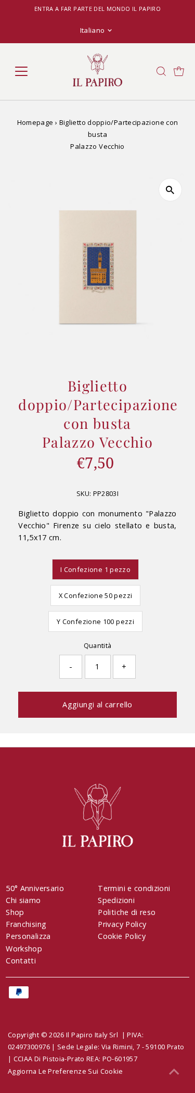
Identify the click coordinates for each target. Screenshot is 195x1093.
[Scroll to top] (174, 1072)
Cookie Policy (122, 936)
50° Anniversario (35, 888)
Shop (15, 912)
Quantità (98, 645)
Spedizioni (116, 900)
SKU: (83, 493)
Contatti (21, 960)
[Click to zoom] (170, 189)
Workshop (24, 949)
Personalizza (28, 936)
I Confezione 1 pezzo (95, 569)
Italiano (92, 30)
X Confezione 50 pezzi (96, 595)
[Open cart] (179, 71)
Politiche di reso (126, 912)
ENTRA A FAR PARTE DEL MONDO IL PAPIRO (97, 8)
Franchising (26, 924)
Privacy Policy (122, 924)
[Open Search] (161, 71)
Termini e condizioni (134, 888)
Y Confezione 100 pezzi (95, 621)
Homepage (35, 122)
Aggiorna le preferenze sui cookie (65, 1071)
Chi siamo (23, 900)
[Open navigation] (29, 71)
